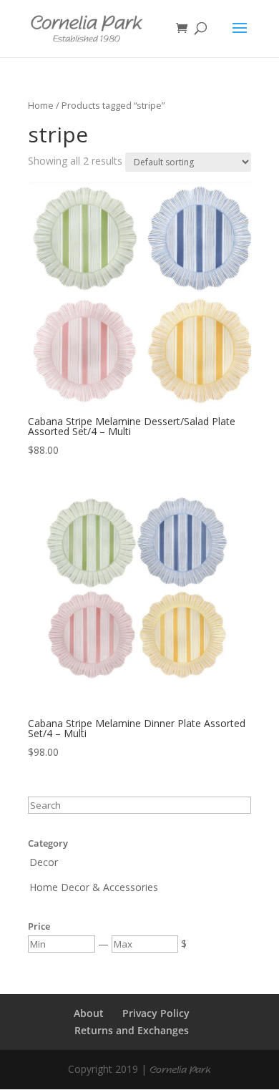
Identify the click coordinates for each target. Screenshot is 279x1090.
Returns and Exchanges (131, 1030)
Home (41, 105)
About (89, 1013)
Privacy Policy (156, 1013)
